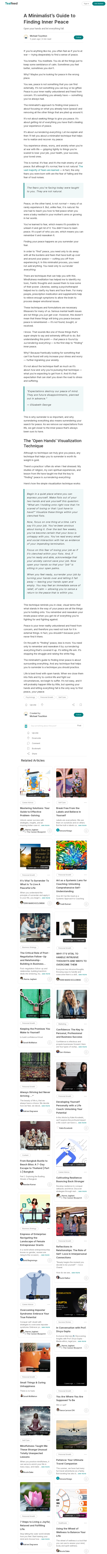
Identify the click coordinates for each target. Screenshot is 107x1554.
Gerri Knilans (65, 1052)
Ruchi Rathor (64, 1278)
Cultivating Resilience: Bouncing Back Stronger (70, 1179)
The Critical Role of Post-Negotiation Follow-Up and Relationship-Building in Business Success (35, 959)
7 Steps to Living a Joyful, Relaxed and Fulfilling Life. (35, 1525)
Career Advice (63, 1172)
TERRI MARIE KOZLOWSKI (70, 980)
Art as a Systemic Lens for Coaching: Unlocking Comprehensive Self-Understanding (71, 886)
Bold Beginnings (30, 1260)
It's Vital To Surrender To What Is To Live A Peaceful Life (34, 884)
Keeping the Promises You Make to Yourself (35, 1030)
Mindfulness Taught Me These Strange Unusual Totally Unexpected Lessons (33, 1451)
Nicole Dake (64, 1551)
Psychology (30, 697)
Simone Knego (65, 831)
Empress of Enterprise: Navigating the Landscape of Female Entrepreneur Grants (33, 1239)
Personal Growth (46, 697)
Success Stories (64, 1322)
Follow (78, 37)
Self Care (62, 697)
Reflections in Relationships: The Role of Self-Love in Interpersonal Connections (71, 1252)
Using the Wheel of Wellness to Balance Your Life (71, 1532)
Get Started (98, 4)
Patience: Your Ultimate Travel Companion (69, 1462)
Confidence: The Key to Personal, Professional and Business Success (69, 1033)
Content (25, 1155)
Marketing (62, 1024)
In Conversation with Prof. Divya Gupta (71, 1329)
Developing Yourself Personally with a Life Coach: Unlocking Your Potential (69, 1107)
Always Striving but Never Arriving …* (35, 1094)
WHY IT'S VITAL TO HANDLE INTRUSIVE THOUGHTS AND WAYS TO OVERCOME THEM (71, 959)
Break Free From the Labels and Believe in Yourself (68, 812)
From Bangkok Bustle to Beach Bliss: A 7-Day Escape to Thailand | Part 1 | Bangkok (34, 1166)
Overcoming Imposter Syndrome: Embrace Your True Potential (34, 1314)
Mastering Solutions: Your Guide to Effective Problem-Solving (35, 812)
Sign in (86, 4)
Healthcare (62, 1523)
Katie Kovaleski (65, 1128)
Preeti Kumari (65, 904)
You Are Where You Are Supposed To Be (69, 1398)
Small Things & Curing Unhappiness (33, 1384)
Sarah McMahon (30, 1043)
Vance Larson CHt (67, 1410)
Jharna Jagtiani (30, 979)
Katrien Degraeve (30, 1111)
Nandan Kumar (29, 1184)
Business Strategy (29, 947)
